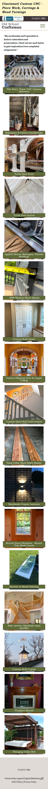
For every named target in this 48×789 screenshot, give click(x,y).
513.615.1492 (38, 18)
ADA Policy (17, 782)
